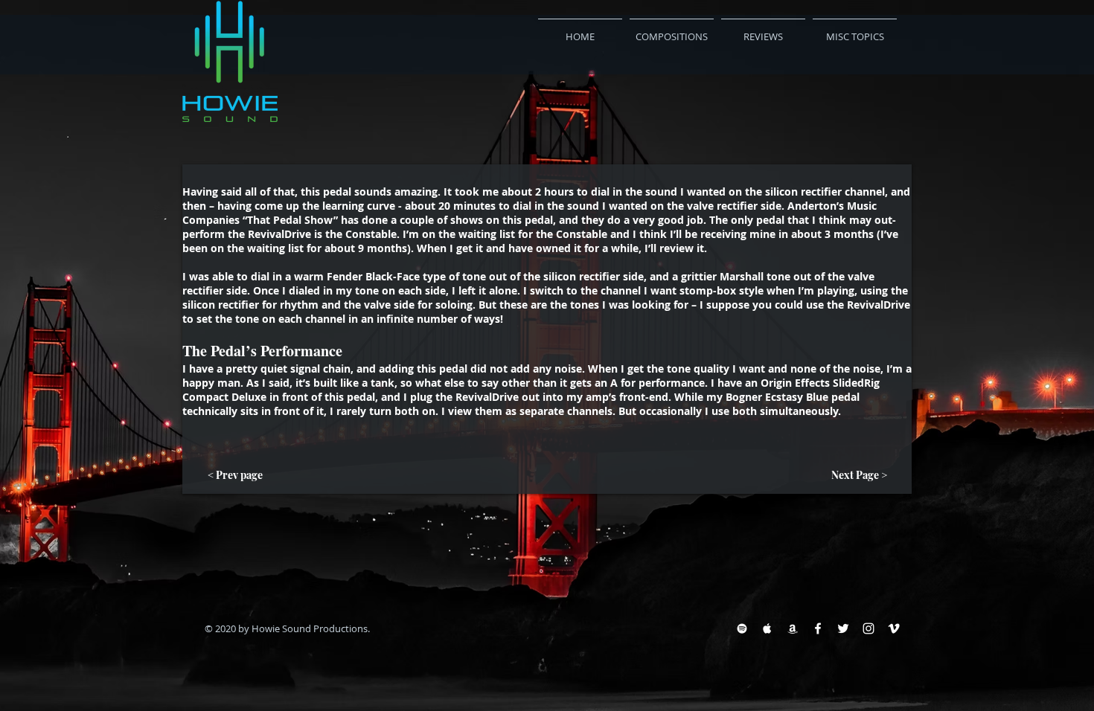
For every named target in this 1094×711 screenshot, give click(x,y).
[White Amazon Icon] (792, 628)
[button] (763, 30)
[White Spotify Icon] (742, 628)
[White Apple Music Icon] (767, 628)
